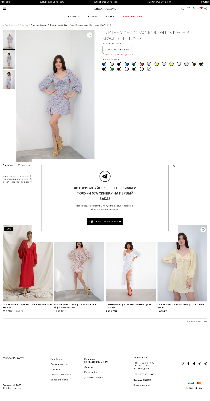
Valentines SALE (132, 16)
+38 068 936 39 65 (144, 374)
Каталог (72, 16)
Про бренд (57, 359)
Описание (8, 165)
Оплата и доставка (61, 374)
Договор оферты (93, 377)
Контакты (55, 369)
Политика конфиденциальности (96, 360)
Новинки (92, 16)
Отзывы (88, 367)
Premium (109, 16)
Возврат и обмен (60, 379)
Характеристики (26, 165)
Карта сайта (90, 372)
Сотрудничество (59, 364)
